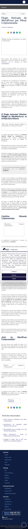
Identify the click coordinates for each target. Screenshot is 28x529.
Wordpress (10, 27)
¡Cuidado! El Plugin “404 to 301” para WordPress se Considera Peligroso (15, 440)
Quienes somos (8, 457)
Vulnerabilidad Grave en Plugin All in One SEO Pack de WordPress (15, 430)
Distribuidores (8, 488)
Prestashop (7, 482)
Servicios (5, 496)
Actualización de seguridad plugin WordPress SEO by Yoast (15, 425)
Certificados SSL (8, 501)
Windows (7, 475)
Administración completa (10, 493)
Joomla (6, 480)
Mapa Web (7, 464)
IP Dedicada (7, 499)
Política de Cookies (10, 267)
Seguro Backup (8, 509)
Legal (6, 462)
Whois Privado (8, 504)
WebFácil (7, 506)
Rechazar (14, 275)
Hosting (5, 468)
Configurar (14, 271)
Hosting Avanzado (8, 486)
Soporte (6, 454)
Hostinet (14, 2)
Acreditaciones (8, 459)
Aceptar (14, 278)
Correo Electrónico (9, 473)
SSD (6, 470)
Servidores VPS (8, 491)
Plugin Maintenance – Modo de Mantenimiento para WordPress (15, 435)
